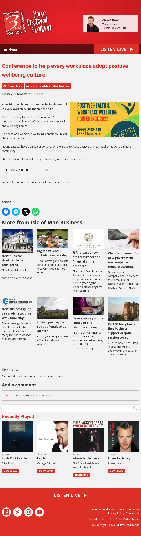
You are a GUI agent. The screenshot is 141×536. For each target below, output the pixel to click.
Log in (8, 395)
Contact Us (132, 513)
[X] (17, 512)
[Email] (124, 28)
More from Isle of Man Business (49, 86)
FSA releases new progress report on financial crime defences (86, 259)
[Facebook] (6, 512)
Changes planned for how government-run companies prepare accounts (123, 260)
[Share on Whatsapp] (36, 212)
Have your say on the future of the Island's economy (88, 322)
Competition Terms (127, 509)
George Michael (46, 463)
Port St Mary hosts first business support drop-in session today (121, 330)
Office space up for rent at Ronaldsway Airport (51, 326)
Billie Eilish (8, 463)
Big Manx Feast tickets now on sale (51, 253)
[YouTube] (39, 512)
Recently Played (18, 416)
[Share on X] (26, 212)
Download (10, 470)
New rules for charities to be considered (12, 260)
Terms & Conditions (102, 509)
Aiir (137, 525)
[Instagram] (28, 512)
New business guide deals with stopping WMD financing (16, 313)
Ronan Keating (116, 463)
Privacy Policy (116, 513)
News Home (15, 86)
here (68, 182)
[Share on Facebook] (6, 212)
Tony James (109, 24)
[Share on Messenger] (16, 212)
